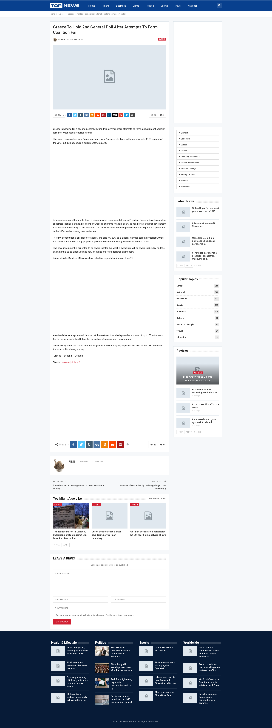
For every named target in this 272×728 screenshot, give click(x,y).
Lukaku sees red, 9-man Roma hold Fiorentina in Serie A (165, 680)
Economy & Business (190, 157)
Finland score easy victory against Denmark (165, 665)
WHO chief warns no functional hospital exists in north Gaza (209, 682)
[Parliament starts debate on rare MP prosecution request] (102, 700)
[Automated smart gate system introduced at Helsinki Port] (183, 423)
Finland (105, 5)
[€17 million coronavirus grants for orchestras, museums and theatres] (183, 256)
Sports (164, 5)
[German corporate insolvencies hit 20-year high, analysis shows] (148, 515)
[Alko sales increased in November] (183, 227)
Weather (184, 181)
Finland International (190, 163)
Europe (162, 39)
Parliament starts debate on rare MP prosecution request (121, 699)
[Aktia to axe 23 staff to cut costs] (183, 408)
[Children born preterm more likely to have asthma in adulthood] (58, 698)
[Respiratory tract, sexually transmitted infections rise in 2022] (58, 651)
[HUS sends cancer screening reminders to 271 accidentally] (183, 393)
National (192, 5)
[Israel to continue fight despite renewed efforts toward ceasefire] (190, 698)
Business (121, 5)
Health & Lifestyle (188, 169)
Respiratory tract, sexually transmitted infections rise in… (77, 650)
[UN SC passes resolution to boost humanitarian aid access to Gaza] (190, 651)
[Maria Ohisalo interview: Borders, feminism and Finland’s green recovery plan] (102, 651)
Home (91, 5)
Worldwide (185, 186)
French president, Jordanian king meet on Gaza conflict (209, 667)
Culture (180, 318)
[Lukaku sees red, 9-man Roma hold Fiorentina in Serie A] (146, 681)
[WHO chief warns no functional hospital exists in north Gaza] (190, 683)
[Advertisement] (109, 181)
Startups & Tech (188, 175)
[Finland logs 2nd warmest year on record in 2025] (183, 212)
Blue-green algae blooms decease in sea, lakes (197, 378)
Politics (150, 5)
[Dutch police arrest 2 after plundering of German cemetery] (110, 515)
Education (185, 139)
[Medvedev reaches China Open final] (146, 696)
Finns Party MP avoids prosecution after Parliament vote (121, 667)
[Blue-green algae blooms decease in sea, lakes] (197, 370)
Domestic (185, 133)
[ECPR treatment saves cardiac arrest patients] (58, 666)
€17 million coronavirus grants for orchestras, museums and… (204, 256)
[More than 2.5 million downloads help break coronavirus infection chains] (183, 242)
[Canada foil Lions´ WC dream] (146, 651)
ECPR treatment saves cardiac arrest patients (77, 665)
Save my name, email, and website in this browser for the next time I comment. (95, 615)
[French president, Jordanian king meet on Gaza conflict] (190, 668)
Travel (178, 5)
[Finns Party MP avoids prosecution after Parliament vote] (102, 668)
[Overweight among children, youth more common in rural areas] (58, 681)
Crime (136, 5)
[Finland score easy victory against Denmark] (146, 666)
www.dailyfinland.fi (71, 362)
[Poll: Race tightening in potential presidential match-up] (102, 683)
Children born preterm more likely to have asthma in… (77, 697)
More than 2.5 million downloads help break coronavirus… (203, 241)
